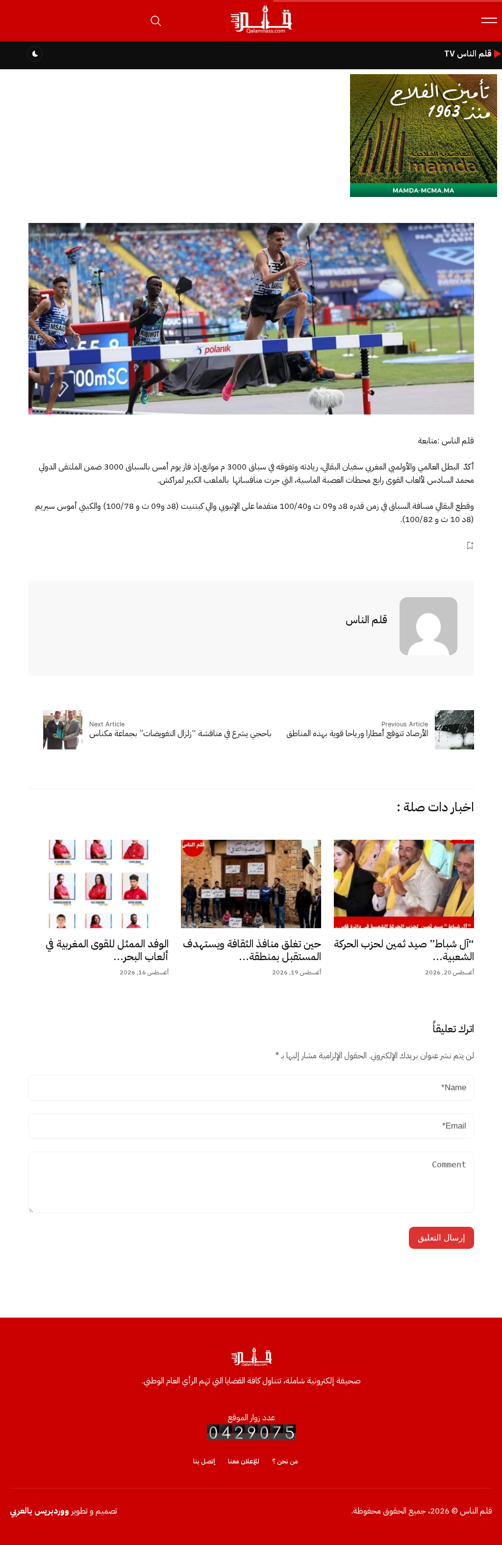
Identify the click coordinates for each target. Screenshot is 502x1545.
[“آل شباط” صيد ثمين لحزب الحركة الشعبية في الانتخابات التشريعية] (404, 884)
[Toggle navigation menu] (489, 20)
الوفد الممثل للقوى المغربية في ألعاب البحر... (107, 950)
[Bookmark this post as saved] (470, 545)
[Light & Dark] (35, 54)
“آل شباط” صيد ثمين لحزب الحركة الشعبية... (404, 950)
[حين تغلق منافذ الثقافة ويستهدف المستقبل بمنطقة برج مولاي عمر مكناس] (251, 884)
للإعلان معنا (243, 1461)
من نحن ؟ (285, 1461)
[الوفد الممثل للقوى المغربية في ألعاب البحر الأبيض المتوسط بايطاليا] (98, 884)
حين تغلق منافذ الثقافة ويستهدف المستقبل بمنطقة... (252, 950)
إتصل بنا (204, 1461)
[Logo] (261, 34)
